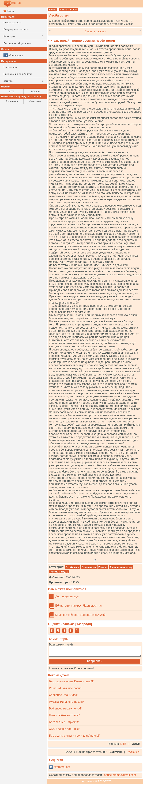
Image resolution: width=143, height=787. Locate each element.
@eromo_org (61, 766)
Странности (88, 567)
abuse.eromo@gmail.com (120, 774)
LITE (123, 743)
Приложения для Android (17, 73)
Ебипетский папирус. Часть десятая (78, 605)
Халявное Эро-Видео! (63, 694)
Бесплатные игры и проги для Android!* (74, 735)
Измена (102, 567)
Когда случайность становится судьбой (80, 614)
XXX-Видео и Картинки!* (64, 728)
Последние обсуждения (17, 43)
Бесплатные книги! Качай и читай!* (71, 681)
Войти (10, 11)
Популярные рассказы (16, 29)
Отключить (133, 751)
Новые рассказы (12, 22)
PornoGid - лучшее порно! (65, 688)
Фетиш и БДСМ (68, 9)
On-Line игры (10, 67)
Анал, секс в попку (121, 567)
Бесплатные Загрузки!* (64, 722)
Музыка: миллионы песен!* (66, 701)
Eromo (52, 9)
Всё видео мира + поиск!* (65, 708)
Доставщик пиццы (67, 596)
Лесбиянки (72, 567)
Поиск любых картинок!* (64, 715)
